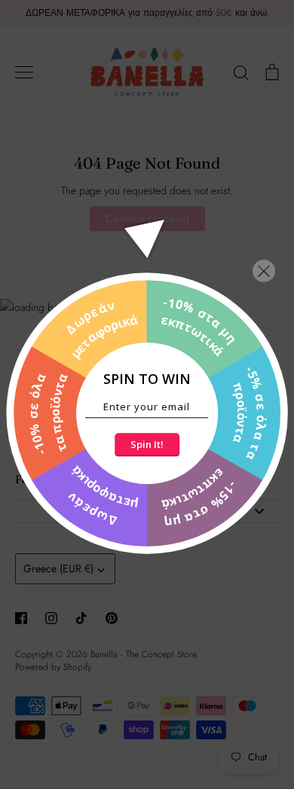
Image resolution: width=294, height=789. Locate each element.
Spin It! (147, 444)
